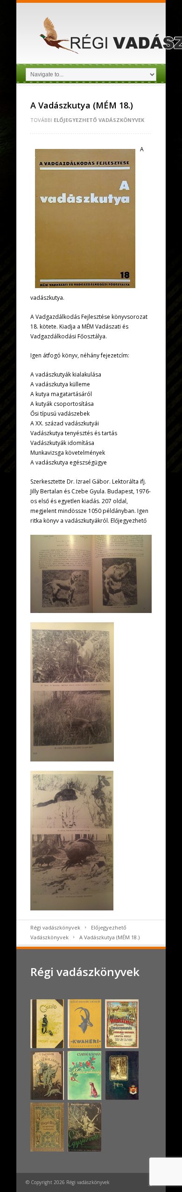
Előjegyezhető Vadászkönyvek (99, 119)
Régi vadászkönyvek (55, 927)
